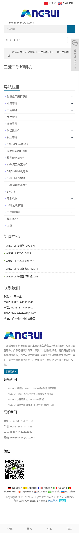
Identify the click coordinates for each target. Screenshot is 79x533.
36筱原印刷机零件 (17, 185)
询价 (29, 528)
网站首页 (17, 52)
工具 (9, 225)
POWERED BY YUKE (36, 500)
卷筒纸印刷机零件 (17, 151)
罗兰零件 (12, 117)
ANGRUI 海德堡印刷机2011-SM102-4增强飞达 (31, 404)
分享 (9, 528)
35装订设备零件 (16, 178)
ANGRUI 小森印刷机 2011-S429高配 (26, 399)
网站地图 (53, 500)
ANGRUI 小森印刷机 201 (20, 261)
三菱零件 (12, 110)
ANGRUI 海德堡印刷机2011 (22, 268)
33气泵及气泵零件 (17, 164)
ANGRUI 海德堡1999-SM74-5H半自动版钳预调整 (32, 388)
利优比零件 (13, 130)
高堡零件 (12, 123)
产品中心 (30, 52)
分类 (49, 529)
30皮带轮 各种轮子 (18, 144)
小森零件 (12, 103)
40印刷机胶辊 (15, 205)
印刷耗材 (12, 198)
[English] (65, 2)
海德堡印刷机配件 (17, 96)
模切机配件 (13, 219)
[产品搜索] (71, 29)
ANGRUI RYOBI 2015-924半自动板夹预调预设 (30, 393)
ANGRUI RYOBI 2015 (18, 253)
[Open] (75, 55)
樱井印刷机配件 (16, 157)
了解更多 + (11, 371)
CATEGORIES (12, 40)
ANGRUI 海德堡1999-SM (20, 245)
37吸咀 (11, 191)
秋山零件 (12, 137)
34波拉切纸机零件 (17, 171)
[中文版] (50, 2)
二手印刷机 (44, 52)
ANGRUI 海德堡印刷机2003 (22, 276)
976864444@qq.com (21, 22)
